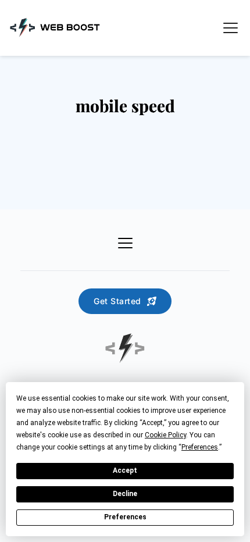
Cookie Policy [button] (165, 435)
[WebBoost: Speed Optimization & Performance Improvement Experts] (55, 27)
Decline (125, 494)
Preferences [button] (199, 447)
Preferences (125, 517)
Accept (125, 470)
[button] (230, 27)
